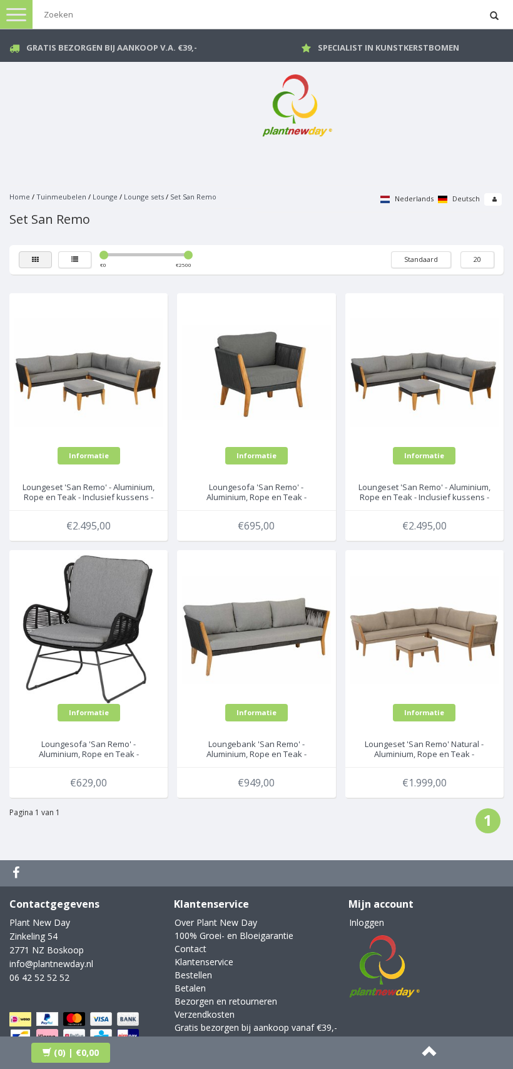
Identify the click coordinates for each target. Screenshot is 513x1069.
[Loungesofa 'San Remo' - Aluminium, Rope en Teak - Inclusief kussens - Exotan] (256, 371)
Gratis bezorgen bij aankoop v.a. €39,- (111, 47)
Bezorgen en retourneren (226, 1001)
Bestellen (193, 975)
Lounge (105, 196)
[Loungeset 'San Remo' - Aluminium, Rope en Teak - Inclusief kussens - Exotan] (88, 371)
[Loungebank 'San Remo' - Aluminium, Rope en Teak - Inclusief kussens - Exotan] (256, 628)
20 (477, 259)
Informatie (89, 455)
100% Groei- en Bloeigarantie (234, 935)
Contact (190, 949)
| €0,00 (76, 1052)
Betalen (190, 988)
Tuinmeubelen (61, 196)
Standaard (421, 259)
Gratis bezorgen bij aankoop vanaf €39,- (256, 1027)
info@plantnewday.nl (51, 964)
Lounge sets (144, 196)
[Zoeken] (494, 16)
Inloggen (366, 922)
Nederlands (413, 198)
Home (19, 196)
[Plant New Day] (297, 103)
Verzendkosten (205, 1014)
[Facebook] (18, 873)
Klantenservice (204, 962)
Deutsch (465, 198)
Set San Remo (193, 196)
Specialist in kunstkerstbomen (388, 47)
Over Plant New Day (216, 922)
